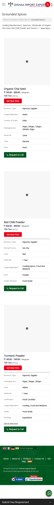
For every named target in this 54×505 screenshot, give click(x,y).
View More (45, 28)
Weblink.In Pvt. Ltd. (31, 471)
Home (5, 20)
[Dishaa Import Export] (28, 5)
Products (13, 20)
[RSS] (30, 461)
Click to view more (11, 423)
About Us (16, 458)
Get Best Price (13, 101)
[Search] (47, 4)
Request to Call (16, 154)
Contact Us (39, 458)
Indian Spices (24, 20)
